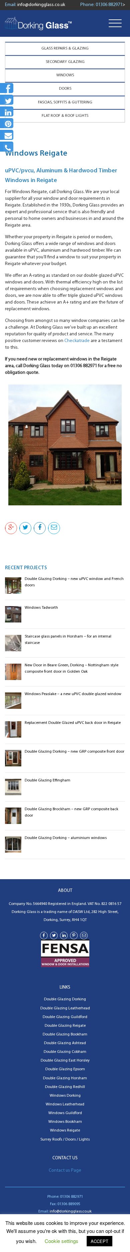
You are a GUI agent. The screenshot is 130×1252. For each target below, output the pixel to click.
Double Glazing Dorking (65, 999)
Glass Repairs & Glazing (65, 49)
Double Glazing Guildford (65, 1017)
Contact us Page (65, 1170)
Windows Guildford (65, 1113)
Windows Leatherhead (65, 1104)
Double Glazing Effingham (47, 780)
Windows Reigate (65, 1131)
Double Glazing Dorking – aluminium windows (66, 838)
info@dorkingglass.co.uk (41, 4)
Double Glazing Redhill (65, 1087)
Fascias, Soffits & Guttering (65, 102)
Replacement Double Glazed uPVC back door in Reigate (73, 723)
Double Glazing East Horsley (65, 1061)
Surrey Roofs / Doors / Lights (65, 1140)
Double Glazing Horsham (65, 1078)
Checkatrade (77, 340)
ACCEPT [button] (99, 1241)
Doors (65, 89)
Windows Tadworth (41, 608)
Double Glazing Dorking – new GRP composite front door (74, 752)
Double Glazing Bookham (65, 1034)
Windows (65, 75)
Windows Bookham (65, 1122)
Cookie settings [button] (61, 1240)
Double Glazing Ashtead (65, 1043)
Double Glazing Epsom (65, 1069)
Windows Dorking (65, 1096)
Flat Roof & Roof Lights (65, 116)
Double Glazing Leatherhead (65, 1008)
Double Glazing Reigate (65, 1026)
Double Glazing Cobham (65, 1052)
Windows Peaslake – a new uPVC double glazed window (73, 694)
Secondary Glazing (65, 62)
